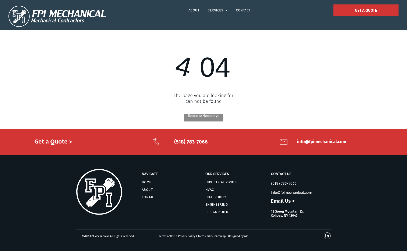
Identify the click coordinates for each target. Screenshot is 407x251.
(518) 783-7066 (283, 183)
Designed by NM (238, 236)
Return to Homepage (203, 116)
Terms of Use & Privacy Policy (177, 236)
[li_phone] (156, 145)
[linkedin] (327, 236)
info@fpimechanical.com (291, 192)
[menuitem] (194, 10)
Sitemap (220, 236)
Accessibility (205, 236)
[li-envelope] (283, 146)
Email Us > (283, 201)
